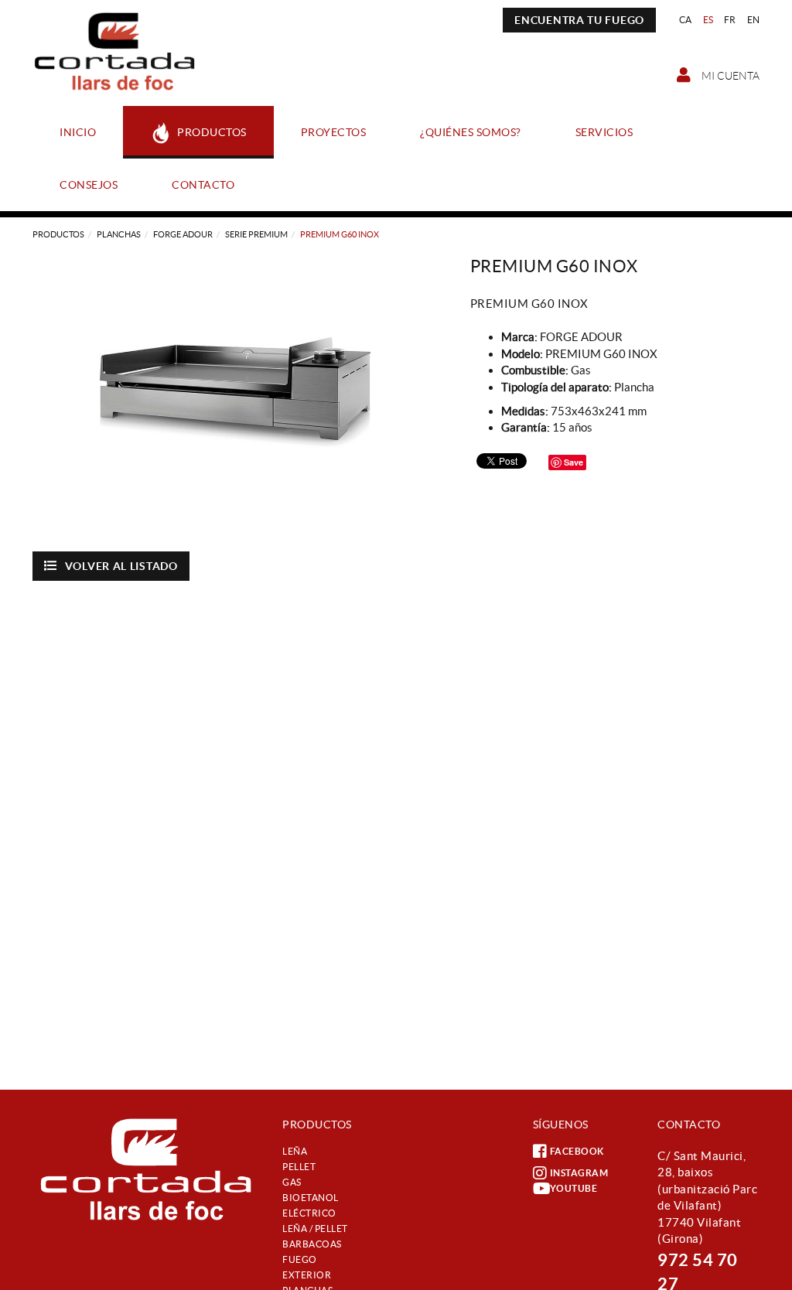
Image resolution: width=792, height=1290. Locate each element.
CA (685, 20)
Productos (58, 234)
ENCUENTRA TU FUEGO (579, 20)
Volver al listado (121, 566)
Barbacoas (312, 1244)
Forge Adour (183, 234)
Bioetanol (310, 1198)
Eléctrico (309, 1213)
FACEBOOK (577, 1151)
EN (753, 20)
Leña (294, 1151)
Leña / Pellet (315, 1228)
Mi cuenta (729, 76)
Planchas (119, 234)
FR (730, 20)
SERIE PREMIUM (256, 234)
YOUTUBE (574, 1188)
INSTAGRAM (579, 1173)
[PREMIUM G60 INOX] (239, 395)
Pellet (299, 1167)
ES (708, 20)
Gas (292, 1182)
